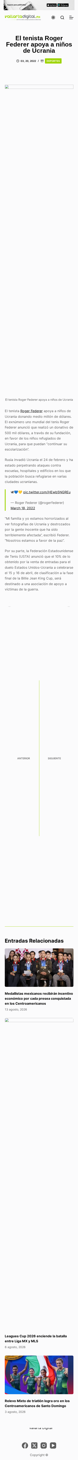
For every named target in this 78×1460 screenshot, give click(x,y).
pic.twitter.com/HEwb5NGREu (47, 492)
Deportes (53, 60)
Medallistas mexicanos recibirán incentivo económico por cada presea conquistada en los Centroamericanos (39, 998)
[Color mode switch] (53, 17)
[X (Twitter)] (34, 1445)
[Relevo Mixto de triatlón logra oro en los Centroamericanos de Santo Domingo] (39, 1375)
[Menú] (71, 17)
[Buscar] (62, 17)
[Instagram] (44, 1445)
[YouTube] (53, 1445)
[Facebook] (25, 1445)
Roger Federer (31, 411)
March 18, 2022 (23, 508)
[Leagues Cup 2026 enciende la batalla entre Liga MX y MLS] (39, 1173)
